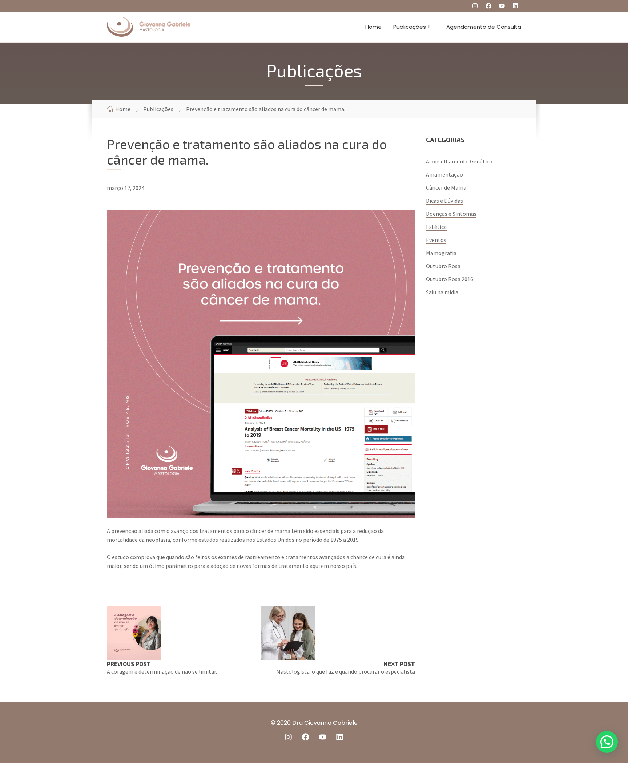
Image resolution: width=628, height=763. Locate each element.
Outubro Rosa (443, 266)
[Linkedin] (515, 6)
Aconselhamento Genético (459, 161)
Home (373, 27)
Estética (436, 226)
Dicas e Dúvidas (444, 200)
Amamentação (444, 174)
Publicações (158, 109)
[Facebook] (488, 6)
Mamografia (441, 253)
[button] (607, 742)
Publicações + (412, 27)
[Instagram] (475, 6)
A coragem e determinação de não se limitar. (162, 671)
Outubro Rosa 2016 (449, 279)
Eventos (436, 239)
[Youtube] (502, 6)
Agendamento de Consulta (483, 27)
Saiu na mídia (442, 292)
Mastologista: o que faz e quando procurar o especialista (345, 671)
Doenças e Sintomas (451, 213)
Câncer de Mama (446, 187)
